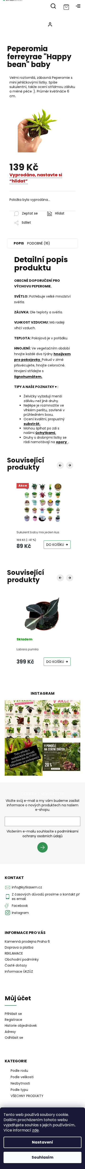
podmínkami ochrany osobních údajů (50, 833)
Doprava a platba (19, 947)
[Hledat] (53, 6)
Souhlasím (42, 1157)
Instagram (20, 912)
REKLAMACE (14, 953)
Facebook (20, 905)
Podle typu (19, 1089)
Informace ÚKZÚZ (19, 971)
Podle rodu (19, 1070)
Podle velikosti (22, 1077)
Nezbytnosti (20, 1083)
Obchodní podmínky (22, 959)
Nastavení (42, 1142)
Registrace (13, 1020)
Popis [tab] (19, 243)
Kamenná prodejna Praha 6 (27, 941)
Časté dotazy (16, 965)
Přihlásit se (44, 848)
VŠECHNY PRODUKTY (27, 1095)
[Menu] (78, 6)
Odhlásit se (14, 1037)
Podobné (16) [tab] (38, 243)
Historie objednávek (21, 1025)
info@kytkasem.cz (27, 887)
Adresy (10, 1032)
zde (35, 1130)
